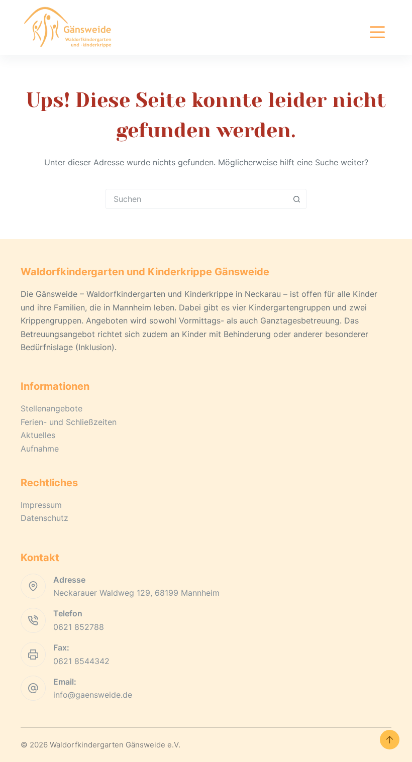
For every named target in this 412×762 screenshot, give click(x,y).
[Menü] (377, 32)
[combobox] (196, 199)
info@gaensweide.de (92, 695)
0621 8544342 (81, 661)
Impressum (41, 505)
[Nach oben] (389, 739)
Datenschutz (44, 518)
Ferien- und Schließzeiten (69, 422)
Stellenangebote (51, 408)
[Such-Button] (296, 198)
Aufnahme (40, 449)
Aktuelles (38, 435)
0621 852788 (78, 627)
